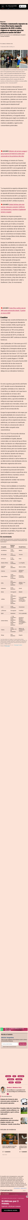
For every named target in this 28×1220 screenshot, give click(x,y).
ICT (14, 1076)
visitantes (19, 1079)
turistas (18, 1082)
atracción (21, 1076)
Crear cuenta (24, 1188)
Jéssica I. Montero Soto (7, 43)
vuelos (11, 1082)
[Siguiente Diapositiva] (26, 1143)
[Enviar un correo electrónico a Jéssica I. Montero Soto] (8, 1094)
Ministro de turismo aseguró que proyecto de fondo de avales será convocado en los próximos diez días (14, 153)
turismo (8, 1076)
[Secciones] (3, 6)
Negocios (3, 21)
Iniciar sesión (17, 1188)
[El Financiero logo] (11, 6)
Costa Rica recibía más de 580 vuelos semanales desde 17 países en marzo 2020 (13, 310)
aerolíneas (10, 1079)
